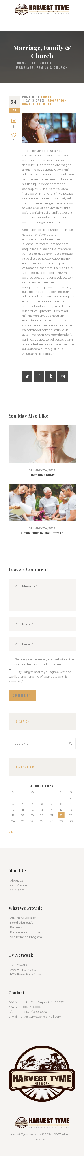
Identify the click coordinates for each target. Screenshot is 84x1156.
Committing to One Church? (42, 533)
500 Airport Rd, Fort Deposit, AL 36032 (36, 1002)
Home (21, 63)
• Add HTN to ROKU (22, 969)
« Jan (12, 832)
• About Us (16, 880)
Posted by (37, 97)
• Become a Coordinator (26, 932)
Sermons (44, 104)
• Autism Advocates (22, 917)
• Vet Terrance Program (25, 937)
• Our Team (16, 890)
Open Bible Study (42, 475)
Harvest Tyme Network (25, 1134)
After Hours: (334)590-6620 (28, 1011)
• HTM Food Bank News (25, 974)
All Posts (42, 63)
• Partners (15, 927)
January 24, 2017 (42, 470)
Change (28, 104)
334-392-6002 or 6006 (25, 1007)
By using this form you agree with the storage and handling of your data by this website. (40, 676)
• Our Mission (18, 885)
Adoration (57, 100)
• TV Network (18, 965)
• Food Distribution (22, 922)
